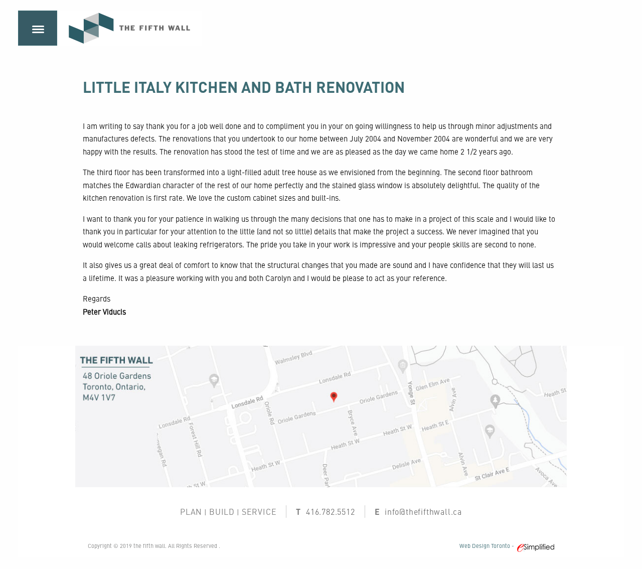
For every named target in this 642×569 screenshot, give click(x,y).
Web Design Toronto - (488, 545)
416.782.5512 (330, 511)
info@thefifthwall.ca (423, 511)
